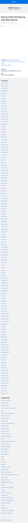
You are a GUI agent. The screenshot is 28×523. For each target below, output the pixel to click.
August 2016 (4, 124)
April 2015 (3, 162)
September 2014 (5, 180)
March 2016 (3, 137)
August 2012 (4, 231)
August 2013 (4, 206)
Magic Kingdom (4, 449)
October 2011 (4, 257)
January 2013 (4, 221)
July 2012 (3, 234)
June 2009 (3, 329)
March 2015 (3, 165)
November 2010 (4, 285)
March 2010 (3, 306)
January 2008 (4, 372)
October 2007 (4, 380)
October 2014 (4, 178)
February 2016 (4, 139)
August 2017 (4, 93)
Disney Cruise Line (5, 415)
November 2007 (5, 378)
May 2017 (3, 101)
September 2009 (5, 321)
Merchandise (4, 451)
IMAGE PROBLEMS (5, 446)
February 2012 (4, 247)
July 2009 (3, 326)
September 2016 (5, 121)
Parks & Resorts (12, 61)
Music (2, 459)
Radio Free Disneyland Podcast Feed (10, 474)
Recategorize (4, 477)
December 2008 (5, 344)
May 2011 (3, 270)
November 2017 (4, 85)
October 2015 (4, 149)
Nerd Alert (3, 461)
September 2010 (5, 290)
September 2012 (5, 229)
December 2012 (4, 224)
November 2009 (5, 316)
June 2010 (3, 298)
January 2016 (4, 142)
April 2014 (3, 190)
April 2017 (3, 103)
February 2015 (4, 167)
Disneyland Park (5, 428)
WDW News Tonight (5, 503)
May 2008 (3, 362)
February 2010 (4, 308)
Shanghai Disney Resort (6, 482)
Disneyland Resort (5, 431)
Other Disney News (5, 467)
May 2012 (3, 239)
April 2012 (3, 242)
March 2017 (3, 106)
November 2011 (4, 254)
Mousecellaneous (5, 454)
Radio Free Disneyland (6, 472)
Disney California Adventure (7, 413)
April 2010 (3, 303)
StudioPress (9, 520)
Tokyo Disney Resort (6, 492)
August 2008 (4, 354)
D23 (2, 410)
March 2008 (4, 367)
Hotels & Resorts (5, 444)
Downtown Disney (11, 60)
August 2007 (4, 385)
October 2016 (4, 119)
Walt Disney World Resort (7, 497)
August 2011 (4, 262)
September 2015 (5, 152)
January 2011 (4, 280)
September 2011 (5, 260)
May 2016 (3, 131)
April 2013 (3, 213)
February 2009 (4, 339)
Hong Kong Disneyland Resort (8, 441)
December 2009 (5, 313)
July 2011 (3, 265)
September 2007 (5, 383)
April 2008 (3, 365)
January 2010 (4, 311)
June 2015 (3, 157)
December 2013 (4, 198)
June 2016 (3, 129)
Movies (2, 456)
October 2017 (4, 88)
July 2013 (3, 208)
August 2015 (4, 154)
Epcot (2, 438)
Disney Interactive (5, 418)
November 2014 (4, 175)
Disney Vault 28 (7, 65)
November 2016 (4, 116)
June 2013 (3, 211)
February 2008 (4, 370)
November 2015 (4, 147)
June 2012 (3, 237)
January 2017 (4, 111)
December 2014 (4, 172)
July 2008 (3, 357)
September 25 (4, 393)
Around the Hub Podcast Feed (8, 408)
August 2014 (4, 183)
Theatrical (3, 490)
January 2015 (4, 170)
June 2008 (3, 360)
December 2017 (4, 83)
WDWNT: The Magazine (6, 513)
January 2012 (4, 249)
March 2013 (3, 216)
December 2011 (4, 252)
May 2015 (3, 160)
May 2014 (3, 188)
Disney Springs (4, 420)
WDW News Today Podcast (7, 500)
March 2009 (4, 337)
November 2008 (5, 347)
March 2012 (3, 244)
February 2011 (4, 278)
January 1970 (4, 390)
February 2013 (4, 219)
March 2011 (3, 275)
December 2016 (4, 113)
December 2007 (5, 375)
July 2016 (3, 126)
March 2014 (3, 193)
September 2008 (5, 352)
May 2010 (3, 301)
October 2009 (4, 319)
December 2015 (5, 144)
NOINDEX (3, 464)
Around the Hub (4, 405)
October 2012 (4, 226)
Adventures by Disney (6, 400)
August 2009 (4, 324)
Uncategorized (4, 495)
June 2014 (3, 185)
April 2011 (3, 272)
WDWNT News (4, 508)
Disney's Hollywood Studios (7, 423)
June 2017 (3, 98)
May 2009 (3, 331)
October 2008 (4, 349)
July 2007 (3, 388)
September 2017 (5, 90)
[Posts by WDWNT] (2, 22)
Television (3, 485)
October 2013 (4, 201)
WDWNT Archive (14, 8)
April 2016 (3, 134)
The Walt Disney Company (7, 487)
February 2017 (4, 108)
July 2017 (3, 96)
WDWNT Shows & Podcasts (7, 510)
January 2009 (4, 342)
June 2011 (3, 267)
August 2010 (4, 293)
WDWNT (5, 22)
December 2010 (4, 283)
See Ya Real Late (5, 479)
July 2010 (3, 296)
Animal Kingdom (5, 402)
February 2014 (4, 195)
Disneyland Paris (5, 426)
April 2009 (3, 334)
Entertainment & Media (6, 436)
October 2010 (4, 288)
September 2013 (5, 203)
